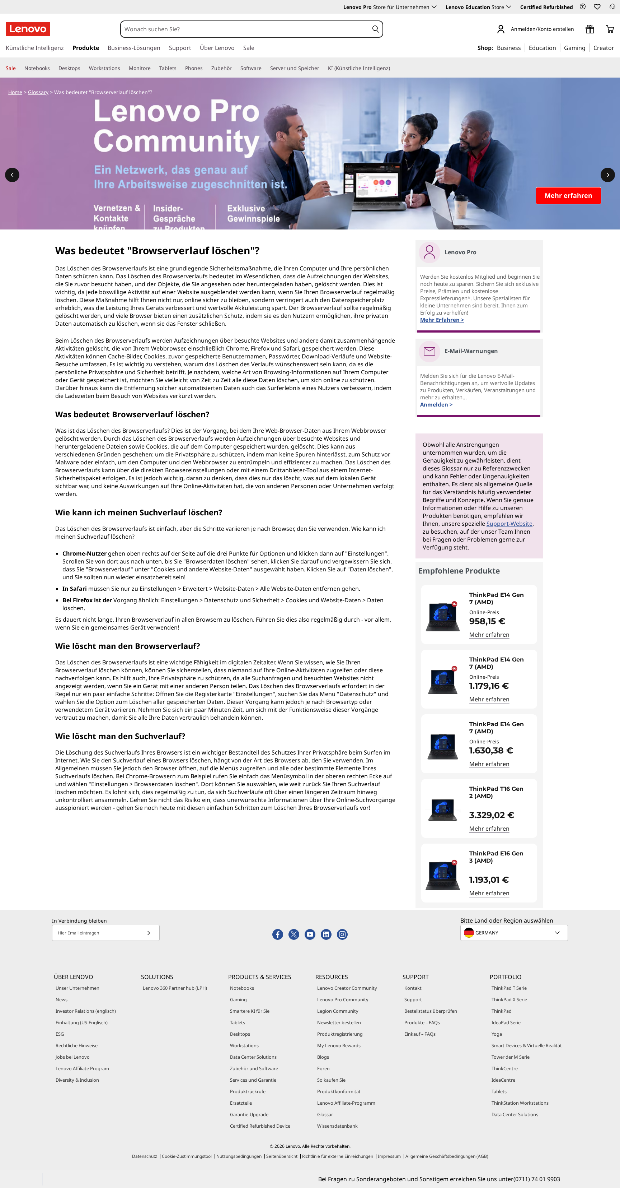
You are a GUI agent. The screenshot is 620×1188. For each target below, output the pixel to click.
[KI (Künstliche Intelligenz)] (393, 68)
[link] (612, 9)
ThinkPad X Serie (509, 999)
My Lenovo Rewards (339, 1045)
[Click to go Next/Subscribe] (148, 933)
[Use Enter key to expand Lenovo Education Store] (508, 6)
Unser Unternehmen (77, 988)
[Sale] (19, 68)
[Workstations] (123, 68)
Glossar (325, 1114)
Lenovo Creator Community (347, 988)
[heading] (501, 598)
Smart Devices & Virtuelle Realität (527, 1045)
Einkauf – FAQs (420, 1034)
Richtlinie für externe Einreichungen (337, 1156)
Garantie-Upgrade (249, 1114)
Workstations (244, 1045)
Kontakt (413, 988)
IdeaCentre (503, 1080)
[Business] (523, 47)
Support (413, 999)
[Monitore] (153, 68)
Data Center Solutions (253, 1057)
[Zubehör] (234, 68)
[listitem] (479, 614)
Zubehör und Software (254, 1068)
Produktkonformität (339, 1091)
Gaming (238, 999)
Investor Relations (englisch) (86, 1011)
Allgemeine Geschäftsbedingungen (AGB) (446, 1156)
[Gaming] (588, 47)
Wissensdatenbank (337, 1126)
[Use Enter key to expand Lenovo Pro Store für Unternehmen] (434, 6)
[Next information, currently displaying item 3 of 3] (608, 175)
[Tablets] (179, 68)
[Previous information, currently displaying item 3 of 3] (12, 175)
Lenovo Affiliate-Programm (346, 1103)
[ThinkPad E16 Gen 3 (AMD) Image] (443, 876)
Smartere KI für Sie (249, 1011)
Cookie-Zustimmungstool (187, 1156)
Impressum (389, 1156)
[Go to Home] (28, 29)
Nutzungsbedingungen (239, 1156)
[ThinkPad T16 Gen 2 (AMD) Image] (443, 811)
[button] (583, 6)
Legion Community (337, 1011)
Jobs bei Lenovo (73, 1057)
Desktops (240, 1034)
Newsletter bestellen (339, 1022)
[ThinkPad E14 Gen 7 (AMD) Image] (443, 617)
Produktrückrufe (248, 1091)
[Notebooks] (53, 68)
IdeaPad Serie (506, 1022)
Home (15, 92)
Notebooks (242, 988)
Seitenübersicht (281, 1156)
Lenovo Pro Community (342, 999)
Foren (323, 1068)
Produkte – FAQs (422, 1022)
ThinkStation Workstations (520, 1103)
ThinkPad (502, 1011)
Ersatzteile (241, 1103)
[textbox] (514, 932)
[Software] (264, 68)
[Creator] (617, 47)
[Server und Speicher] (322, 68)
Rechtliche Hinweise (77, 1045)
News (61, 999)
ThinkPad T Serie (509, 988)
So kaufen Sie (331, 1080)
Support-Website (509, 524)
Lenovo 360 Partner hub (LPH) (175, 988)
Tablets (237, 1022)
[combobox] (245, 29)
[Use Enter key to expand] (578, 30)
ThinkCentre (505, 1068)
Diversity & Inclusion (77, 1080)
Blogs (323, 1057)
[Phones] (205, 68)
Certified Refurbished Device (260, 1126)
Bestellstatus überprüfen (430, 1011)
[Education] (558, 47)
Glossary (38, 92)
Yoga (497, 1034)
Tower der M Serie (511, 1057)
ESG (60, 1034)
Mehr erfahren (489, 634)
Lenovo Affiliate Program (82, 1068)
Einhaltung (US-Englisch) (82, 1022)
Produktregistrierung (340, 1034)
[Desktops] (83, 68)
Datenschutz (144, 1156)
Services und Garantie (253, 1080)
